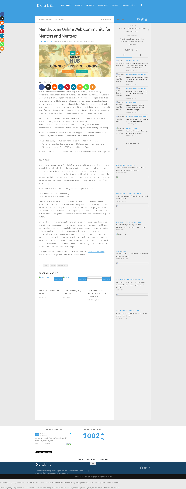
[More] (93, 87)
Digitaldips (42, 433)
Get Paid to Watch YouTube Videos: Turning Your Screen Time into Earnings (135, 107)
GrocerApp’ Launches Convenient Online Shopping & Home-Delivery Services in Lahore (130, 284)
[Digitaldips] (37, 435)
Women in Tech (127, 5)
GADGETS (78, 5)
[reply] (67, 444)
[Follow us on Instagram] (145, 19)
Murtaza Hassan (46, 42)
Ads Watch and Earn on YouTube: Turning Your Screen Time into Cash (137, 93)
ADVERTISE (91, 460)
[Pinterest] (67, 87)
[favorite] (70, 444)
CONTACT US (103, 460)
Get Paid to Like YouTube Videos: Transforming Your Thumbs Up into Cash (137, 79)
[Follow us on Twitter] (142, 19)
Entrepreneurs (136, 116)
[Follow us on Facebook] (138, 19)
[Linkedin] (61, 87)
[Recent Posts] (124, 55)
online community (62, 265)
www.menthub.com (96, 251)
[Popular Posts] (140, 55)
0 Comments (106, 19)
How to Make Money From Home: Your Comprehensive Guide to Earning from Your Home (137, 65)
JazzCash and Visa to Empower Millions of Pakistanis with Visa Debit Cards (131, 168)
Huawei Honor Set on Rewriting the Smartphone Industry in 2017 (96, 293)
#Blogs (52, 438)
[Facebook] (42, 87)
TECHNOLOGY (66, 5)
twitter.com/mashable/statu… (45, 441)
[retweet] (69, 444)
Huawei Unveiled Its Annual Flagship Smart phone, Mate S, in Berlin (131, 314)
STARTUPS (90, 5)
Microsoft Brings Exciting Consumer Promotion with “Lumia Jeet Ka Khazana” (131, 225)
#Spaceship (63, 438)
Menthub (46, 265)
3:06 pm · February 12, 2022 (42, 444)
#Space (57, 438)
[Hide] (1, 53)
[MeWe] (74, 87)
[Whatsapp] (86, 87)
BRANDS (115, 5)
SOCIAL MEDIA (103, 5)
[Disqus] (75, 334)
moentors (53, 265)
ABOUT (80, 460)
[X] (48, 87)
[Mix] (80, 87)
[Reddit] (54, 87)
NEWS (41, 19)
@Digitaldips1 (43, 435)
